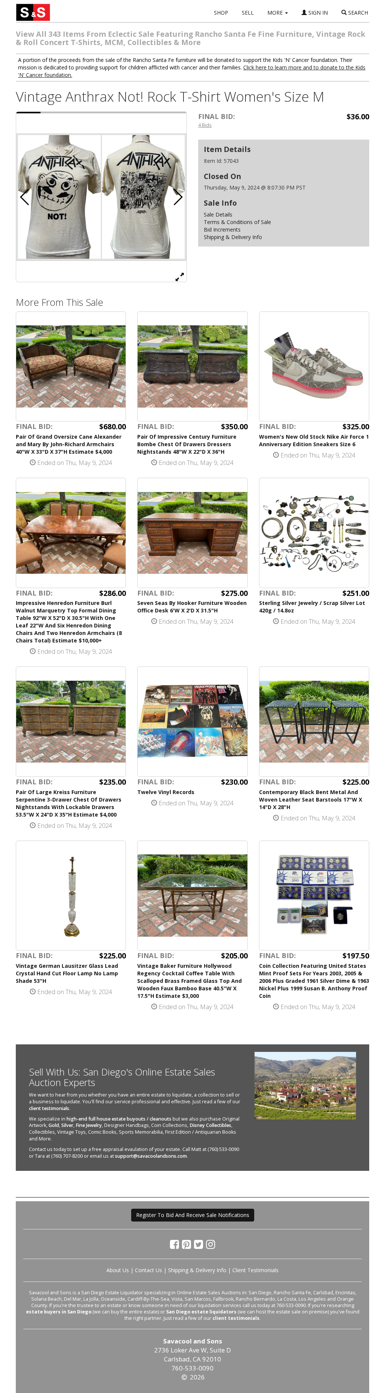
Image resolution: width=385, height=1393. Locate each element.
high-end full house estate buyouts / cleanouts (119, 1119)
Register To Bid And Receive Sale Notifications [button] (192, 1214)
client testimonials (49, 1108)
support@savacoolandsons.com (151, 1156)
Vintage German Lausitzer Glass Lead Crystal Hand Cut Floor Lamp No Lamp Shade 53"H (67, 973)
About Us (117, 1270)
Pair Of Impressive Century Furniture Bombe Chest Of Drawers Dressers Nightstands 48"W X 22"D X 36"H (186, 444)
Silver (67, 1125)
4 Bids (205, 125)
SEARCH (357, 12)
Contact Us (148, 1270)
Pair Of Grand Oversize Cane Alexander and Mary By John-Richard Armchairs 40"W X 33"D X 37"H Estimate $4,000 (68, 444)
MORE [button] (275, 12)
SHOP (221, 12)
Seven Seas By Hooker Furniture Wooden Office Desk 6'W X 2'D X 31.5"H (192, 606)
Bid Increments (222, 229)
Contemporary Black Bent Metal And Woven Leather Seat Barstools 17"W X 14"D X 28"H (310, 799)
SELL (248, 12)
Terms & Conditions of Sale (237, 222)
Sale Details (218, 214)
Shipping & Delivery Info (233, 237)
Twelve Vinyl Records (165, 792)
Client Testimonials (255, 1270)
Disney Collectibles (210, 1125)
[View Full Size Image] (180, 276)
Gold (54, 1125)
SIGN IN (317, 12)
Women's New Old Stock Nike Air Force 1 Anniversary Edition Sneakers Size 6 (314, 440)
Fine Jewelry (89, 1125)
